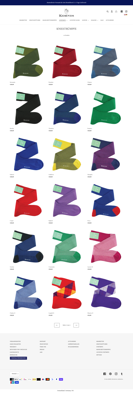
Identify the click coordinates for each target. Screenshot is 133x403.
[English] (125, 14)
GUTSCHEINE (72, 341)
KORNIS (109, 379)
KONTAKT (43, 341)
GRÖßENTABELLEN (73, 344)
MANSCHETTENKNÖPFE (103, 349)
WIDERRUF (13, 347)
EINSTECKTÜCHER (101, 344)
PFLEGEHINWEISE (73, 347)
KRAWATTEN (100, 341)
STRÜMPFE (99, 347)
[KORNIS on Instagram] (125, 11)
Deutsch (14, 373)
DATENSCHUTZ (14, 352)
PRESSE (42, 349)
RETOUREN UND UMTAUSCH (18, 349)
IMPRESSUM (13, 355)
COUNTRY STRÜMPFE (102, 352)
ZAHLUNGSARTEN (15, 344)
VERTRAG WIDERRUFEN (18, 358)
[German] (126, 14)
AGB (41, 352)
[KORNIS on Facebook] (120, 11)
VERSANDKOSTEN (15, 341)
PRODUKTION (44, 344)
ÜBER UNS (43, 347)
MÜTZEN (99, 355)
